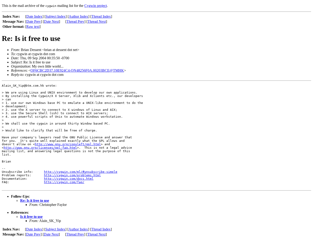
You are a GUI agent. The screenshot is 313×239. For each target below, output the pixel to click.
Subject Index (56, 16)
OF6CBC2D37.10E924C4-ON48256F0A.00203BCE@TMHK (77, 70)
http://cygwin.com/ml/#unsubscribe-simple (80, 172)
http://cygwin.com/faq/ (64, 182)
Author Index (78, 16)
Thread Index (101, 16)
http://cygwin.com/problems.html (72, 175)
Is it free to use (31, 217)
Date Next (51, 21)
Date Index (34, 16)
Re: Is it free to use (34, 200)
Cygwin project (95, 6)
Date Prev (33, 21)
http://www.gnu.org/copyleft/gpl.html (68, 144)
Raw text (32, 26)
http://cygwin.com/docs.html (68, 178)
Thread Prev (75, 21)
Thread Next (97, 21)
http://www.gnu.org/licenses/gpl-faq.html (40, 147)
